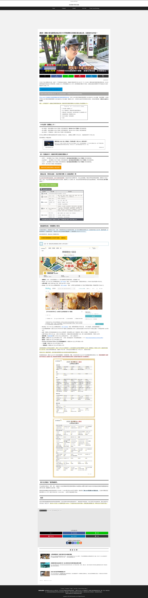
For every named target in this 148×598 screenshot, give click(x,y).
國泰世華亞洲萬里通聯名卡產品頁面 (50, 167)
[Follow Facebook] (73, 543)
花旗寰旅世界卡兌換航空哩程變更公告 (51, 89)
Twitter (71, 588)
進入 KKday (64, 285)
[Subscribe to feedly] (78, 543)
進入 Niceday (65, 326)
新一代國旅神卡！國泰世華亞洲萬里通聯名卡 (72, 110)
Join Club (75, 588)
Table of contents (72, 106)
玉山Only (60, 510)
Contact (62, 588)
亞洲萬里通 (55, 510)
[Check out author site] (67, 543)
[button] (103, 76)
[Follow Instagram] (75, 543)
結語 (63, 117)
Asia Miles (50, 510)
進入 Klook (63, 281)
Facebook (67, 588)
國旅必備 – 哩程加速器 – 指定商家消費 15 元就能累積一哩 (74, 112)
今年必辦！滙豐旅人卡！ (68, 108)
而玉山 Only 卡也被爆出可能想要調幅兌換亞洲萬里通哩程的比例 (54, 97)
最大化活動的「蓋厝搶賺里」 (69, 115)
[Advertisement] (74, 19)
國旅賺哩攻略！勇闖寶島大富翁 (69, 114)
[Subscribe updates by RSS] (80, 543)
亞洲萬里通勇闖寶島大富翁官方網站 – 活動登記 (53, 238)
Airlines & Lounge (43, 510)
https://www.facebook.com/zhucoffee (94, 337)
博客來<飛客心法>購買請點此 (48, 185)
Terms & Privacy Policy (82, 588)
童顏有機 (50, 336)
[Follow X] (70, 543)
